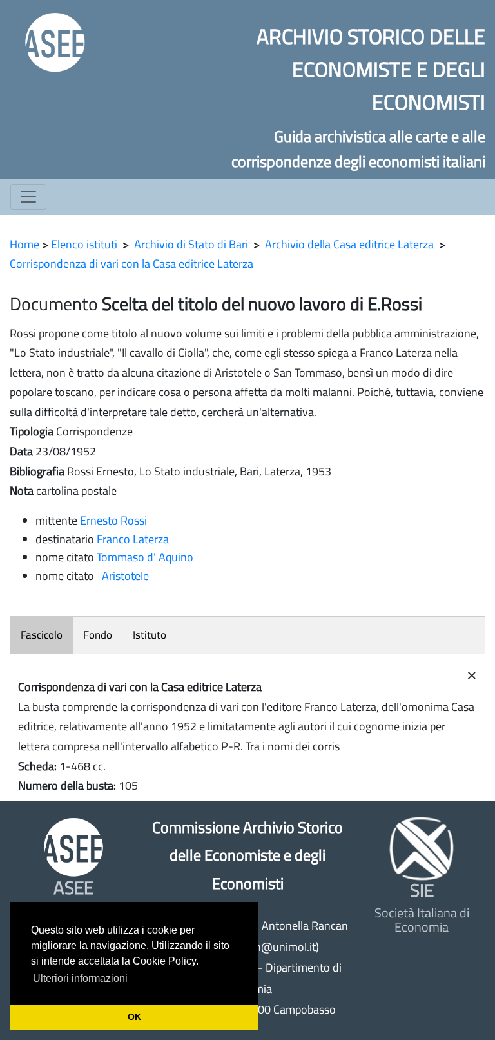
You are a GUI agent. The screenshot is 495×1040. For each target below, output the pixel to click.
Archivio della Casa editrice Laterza (349, 244)
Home (24, 244)
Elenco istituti (84, 244)
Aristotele (123, 576)
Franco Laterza (133, 539)
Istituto (149, 634)
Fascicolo (42, 634)
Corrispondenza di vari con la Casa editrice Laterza (131, 263)
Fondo (97, 634)
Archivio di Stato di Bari (191, 244)
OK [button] (134, 1017)
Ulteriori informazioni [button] (80, 978)
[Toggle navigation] (28, 197)
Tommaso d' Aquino (145, 557)
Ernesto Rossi (113, 520)
